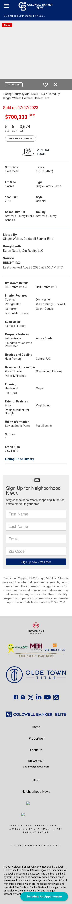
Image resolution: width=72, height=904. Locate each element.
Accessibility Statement (30, 829)
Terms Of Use (20, 826)
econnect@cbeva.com (36, 766)
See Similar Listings (20, 138)
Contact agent (13, 85)
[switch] (45, 84)
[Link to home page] (36, 6)
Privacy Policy (47, 826)
